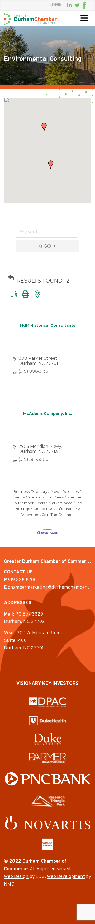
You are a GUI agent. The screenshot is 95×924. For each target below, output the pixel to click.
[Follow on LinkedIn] (69, 5)
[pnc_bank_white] (47, 779)
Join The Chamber (58, 514)
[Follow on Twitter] (77, 5)
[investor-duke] (47, 739)
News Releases (65, 491)
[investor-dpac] (47, 702)
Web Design (16, 877)
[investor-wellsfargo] (47, 844)
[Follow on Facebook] (84, 5)
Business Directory (30, 491)
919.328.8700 (22, 580)
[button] (50, 164)
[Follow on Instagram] (89, 5)
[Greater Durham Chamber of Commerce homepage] (30, 19)
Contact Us (43, 509)
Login (55, 5)
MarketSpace (60, 503)
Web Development (66, 877)
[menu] (84, 18)
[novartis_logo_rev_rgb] (47, 822)
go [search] (47, 246)
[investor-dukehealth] (47, 720)
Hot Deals (54, 497)
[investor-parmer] (47, 758)
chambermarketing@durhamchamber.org (51, 588)
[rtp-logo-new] (48, 801)
